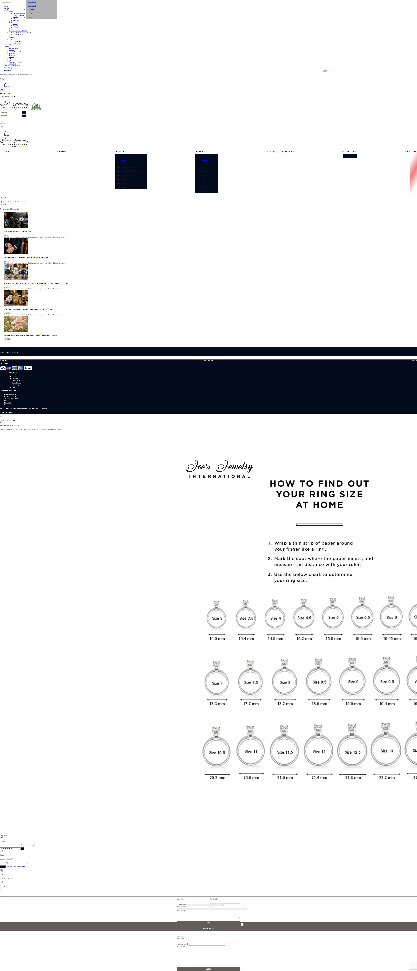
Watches (6, 46)
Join (5, 83)
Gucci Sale (7, 71)
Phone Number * (182, 944)
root (24, 201)
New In (11, 29)
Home (6, 6)
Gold (10, 22)
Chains (15, 24)
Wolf (10, 69)
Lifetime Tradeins (10, 396)
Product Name (181, 905)
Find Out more (7, 412)
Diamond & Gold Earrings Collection (20, 32)
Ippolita (15, 17)
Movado (11, 50)
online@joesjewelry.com (7, 96)
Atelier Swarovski (18, 15)
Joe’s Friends (16, 383)
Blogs (14, 387)
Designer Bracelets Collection (18, 31)
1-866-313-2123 (12, 93)
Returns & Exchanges (11, 394)
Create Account (20, 867)
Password (3, 863)
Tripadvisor (16, 385)
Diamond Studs (17, 34)
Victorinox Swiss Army (16, 62)
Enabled (12, 420)
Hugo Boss (12, 55)
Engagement (17, 43)
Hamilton (11, 53)
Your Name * (181, 937)
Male (2, 360)
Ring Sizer (7, 403)
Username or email (6, 859)
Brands (6, 8)
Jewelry (6, 10)
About (14, 376)
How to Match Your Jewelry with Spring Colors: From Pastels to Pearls (30, 335)
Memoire (16, 20)
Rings (10, 39)
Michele (11, 57)
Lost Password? (11, 867)
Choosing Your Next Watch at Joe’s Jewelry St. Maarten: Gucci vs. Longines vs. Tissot (36, 283)
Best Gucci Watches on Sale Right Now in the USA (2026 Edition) (28, 309)
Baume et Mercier (14, 48)
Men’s (10, 44)
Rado (10, 58)
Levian (15, 18)
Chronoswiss (12, 64)
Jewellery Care (9, 405)
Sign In (6, 86)
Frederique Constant (15, 51)
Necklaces (16, 27)
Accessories (7, 67)
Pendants (11, 38)
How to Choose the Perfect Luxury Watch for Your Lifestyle (26, 258)
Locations (15, 378)
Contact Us (16, 381)
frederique (3, 204)
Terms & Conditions (11, 398)
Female (207, 360)
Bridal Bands (17, 41)
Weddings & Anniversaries (12, 65)
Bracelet (15, 25)
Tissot (10, 60)
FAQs (6, 400)
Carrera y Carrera (18, 13)
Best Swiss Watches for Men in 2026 (17, 232)
